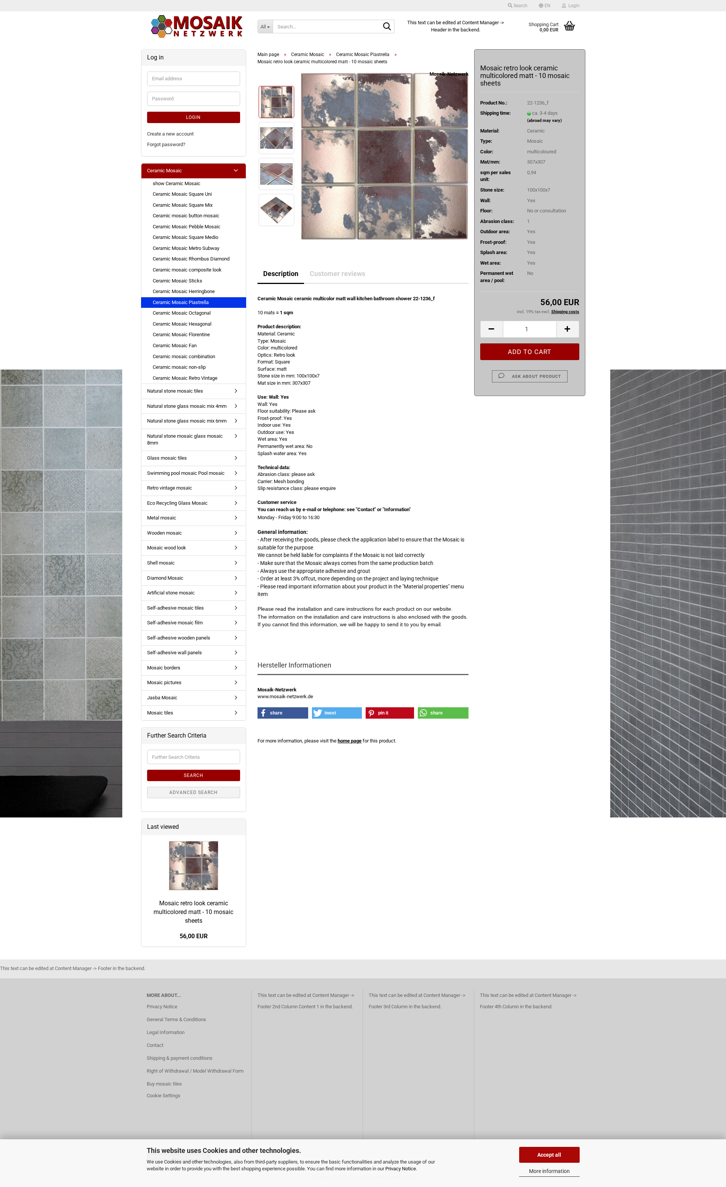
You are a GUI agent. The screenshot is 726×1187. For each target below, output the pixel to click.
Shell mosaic (161, 563)
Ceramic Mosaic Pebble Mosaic (186, 226)
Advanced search (193, 792)
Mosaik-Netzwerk (449, 74)
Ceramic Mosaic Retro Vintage (185, 378)
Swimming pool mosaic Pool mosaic (186, 473)
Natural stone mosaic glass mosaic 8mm (185, 439)
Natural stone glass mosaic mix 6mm (186, 421)
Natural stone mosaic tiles (175, 391)
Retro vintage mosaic (169, 488)
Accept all (549, 1155)
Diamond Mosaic (165, 578)
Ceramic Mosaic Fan (175, 345)
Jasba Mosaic (162, 697)
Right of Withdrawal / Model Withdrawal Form (195, 1071)
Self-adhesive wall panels (174, 652)
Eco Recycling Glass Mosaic (177, 503)
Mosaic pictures (164, 682)
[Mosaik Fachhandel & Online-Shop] (197, 26)
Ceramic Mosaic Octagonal (182, 313)
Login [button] (573, 5)
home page (349, 741)
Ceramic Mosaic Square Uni (182, 194)
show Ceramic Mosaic (176, 183)
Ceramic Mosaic (164, 170)
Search (193, 775)
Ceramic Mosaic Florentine (181, 334)
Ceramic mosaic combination (184, 356)
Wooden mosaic (164, 533)
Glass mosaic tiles (167, 458)
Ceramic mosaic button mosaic (186, 215)
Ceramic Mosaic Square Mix (183, 205)
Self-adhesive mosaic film (175, 622)
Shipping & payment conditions (180, 1058)
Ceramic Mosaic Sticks (177, 281)
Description (280, 274)
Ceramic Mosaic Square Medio (185, 237)
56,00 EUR (194, 936)
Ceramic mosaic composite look (187, 270)
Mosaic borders (163, 668)
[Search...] (387, 27)
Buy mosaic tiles (164, 1084)
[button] (544, 5)
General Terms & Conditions (176, 1019)
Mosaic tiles (160, 713)
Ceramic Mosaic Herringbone (184, 291)
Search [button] (519, 5)
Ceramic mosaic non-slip (179, 367)
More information (549, 1171)
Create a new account (170, 134)
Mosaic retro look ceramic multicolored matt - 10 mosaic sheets (193, 912)
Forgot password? (166, 144)
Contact (155, 1045)
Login (193, 117)
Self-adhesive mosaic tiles (175, 608)
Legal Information (166, 1032)
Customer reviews (337, 274)
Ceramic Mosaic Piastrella (181, 302)
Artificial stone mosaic (171, 593)
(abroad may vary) (544, 120)
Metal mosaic (161, 518)
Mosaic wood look (166, 548)
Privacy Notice (400, 1168)
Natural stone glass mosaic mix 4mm (186, 406)
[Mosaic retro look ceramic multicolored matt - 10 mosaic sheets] (384, 156)
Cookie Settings (163, 1095)
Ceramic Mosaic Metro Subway (186, 248)
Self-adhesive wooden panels (178, 638)
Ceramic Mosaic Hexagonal (182, 324)
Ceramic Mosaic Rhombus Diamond (191, 259)
